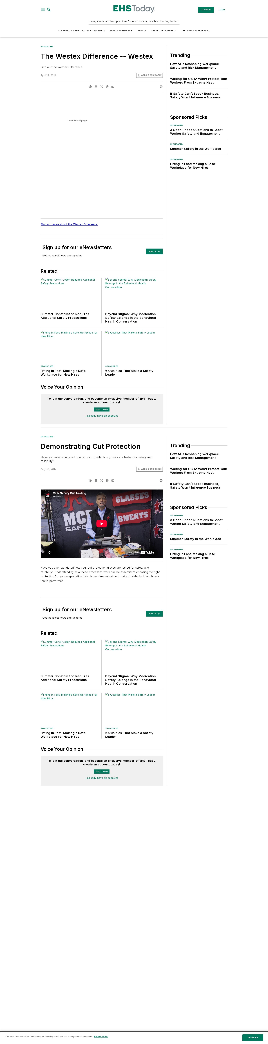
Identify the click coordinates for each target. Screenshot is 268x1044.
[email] (112, 86)
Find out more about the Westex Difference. (69, 224)
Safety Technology (163, 30)
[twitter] (101, 86)
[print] (161, 86)
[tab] (50, 758)
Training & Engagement (195, 30)
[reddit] (107, 86)
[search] (49, 9)
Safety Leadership (121, 30)
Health (142, 30)
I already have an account (101, 415)
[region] (102, 766)
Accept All (253, 1037)
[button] (43, 9)
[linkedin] (96, 86)
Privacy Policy (101, 1036)
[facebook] (90, 86)
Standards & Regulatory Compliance (81, 30)
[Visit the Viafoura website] (154, 774)
